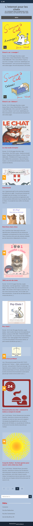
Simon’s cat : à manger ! (10, 52)
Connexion (5, 507)
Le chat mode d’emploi (10, 148)
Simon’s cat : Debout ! (10, 101)
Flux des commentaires (8, 513)
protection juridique (9, 358)
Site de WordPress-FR (8, 517)
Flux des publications (8, 510)
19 (12, 488)
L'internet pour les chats (16, 8)
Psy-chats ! (6, 326)
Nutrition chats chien (10, 227)
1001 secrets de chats (10, 280)
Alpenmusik (6, 187)
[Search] (30, 496)
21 (22, 488)
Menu (16, 17)
